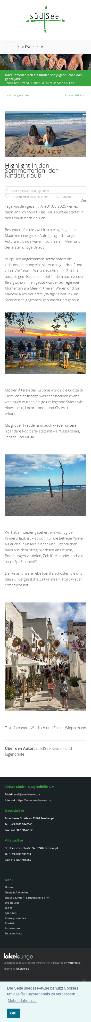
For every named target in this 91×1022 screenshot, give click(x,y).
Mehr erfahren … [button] (22, 1001)
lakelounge (22, 968)
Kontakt (10, 923)
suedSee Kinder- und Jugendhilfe (30, 191)
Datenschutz (13, 933)
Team (8, 908)
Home (9, 887)
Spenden (11, 913)
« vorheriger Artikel (18, 95)
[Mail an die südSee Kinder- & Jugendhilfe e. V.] (84, 980)
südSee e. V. (31, 46)
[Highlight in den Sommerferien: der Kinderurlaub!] (45, 156)
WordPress (73, 962)
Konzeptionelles (15, 918)
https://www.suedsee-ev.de (34, 800)
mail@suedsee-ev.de (27, 794)
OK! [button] (13, 1013)
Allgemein (67, 196)
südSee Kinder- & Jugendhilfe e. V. (27, 897)
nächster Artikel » (74, 95)
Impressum (12, 928)
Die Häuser (12, 902)
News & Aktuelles (16, 892)
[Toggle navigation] (10, 47)
